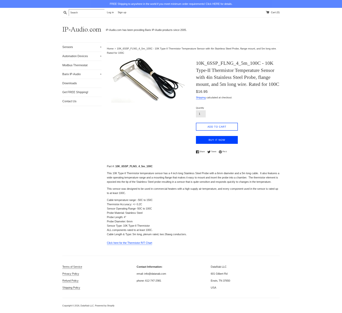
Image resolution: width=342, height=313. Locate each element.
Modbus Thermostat (74, 65)
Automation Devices (82, 56)
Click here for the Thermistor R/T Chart (129, 242)
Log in (110, 12)
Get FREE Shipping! (75, 92)
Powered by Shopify (104, 305)
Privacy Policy (70, 273)
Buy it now (217, 139)
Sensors (82, 47)
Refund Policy (70, 280)
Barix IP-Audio (82, 74)
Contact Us (69, 101)
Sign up (122, 12)
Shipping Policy (71, 287)
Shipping (201, 97)
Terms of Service (72, 266)
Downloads (69, 83)
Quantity (200, 108)
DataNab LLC (87, 305)
